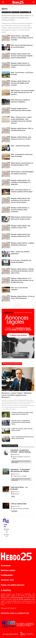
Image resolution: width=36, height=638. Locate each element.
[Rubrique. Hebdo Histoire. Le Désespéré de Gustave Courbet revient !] (6, 65)
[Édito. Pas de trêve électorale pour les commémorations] (6, 47)
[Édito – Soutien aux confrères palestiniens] (6, 254)
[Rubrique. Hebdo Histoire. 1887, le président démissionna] (6, 130)
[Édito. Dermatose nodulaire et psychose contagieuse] (6, 102)
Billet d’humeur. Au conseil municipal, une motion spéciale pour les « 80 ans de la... (22, 92)
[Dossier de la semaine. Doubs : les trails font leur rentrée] (6, 431)
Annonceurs (6, 566)
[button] (33, 2)
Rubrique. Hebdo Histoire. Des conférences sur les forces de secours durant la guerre (20, 200)
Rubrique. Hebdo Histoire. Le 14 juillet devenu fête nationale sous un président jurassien (22, 280)
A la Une (4, 390)
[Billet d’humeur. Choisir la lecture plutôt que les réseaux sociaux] (6, 219)
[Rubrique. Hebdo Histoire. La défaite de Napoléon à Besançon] (6, 245)
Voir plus (17, 305)
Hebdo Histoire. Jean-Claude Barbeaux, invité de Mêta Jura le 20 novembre (22, 38)
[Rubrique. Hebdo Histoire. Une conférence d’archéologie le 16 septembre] (6, 182)
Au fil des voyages (6, 12)
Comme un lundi (24, 12)
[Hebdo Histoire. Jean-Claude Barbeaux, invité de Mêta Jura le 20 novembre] (6, 38)
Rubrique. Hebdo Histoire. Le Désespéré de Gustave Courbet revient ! (21, 65)
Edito (8, 6)
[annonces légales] (18, 358)
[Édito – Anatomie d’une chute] (6, 148)
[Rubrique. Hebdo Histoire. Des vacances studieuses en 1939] (6, 236)
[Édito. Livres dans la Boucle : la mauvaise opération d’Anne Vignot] (6, 192)
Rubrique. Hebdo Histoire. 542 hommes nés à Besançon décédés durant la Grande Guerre (22, 56)
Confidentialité (7, 575)
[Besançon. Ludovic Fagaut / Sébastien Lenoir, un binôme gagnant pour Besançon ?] (18, 379)
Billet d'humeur (15, 12)
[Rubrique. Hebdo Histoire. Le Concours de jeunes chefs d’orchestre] (6, 210)
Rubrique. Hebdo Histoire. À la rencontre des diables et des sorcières (20, 83)
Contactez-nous (7, 580)
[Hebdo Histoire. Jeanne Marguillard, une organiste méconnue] (6, 174)
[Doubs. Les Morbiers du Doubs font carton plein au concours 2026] (6, 439)
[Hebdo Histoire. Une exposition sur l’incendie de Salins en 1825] (6, 165)
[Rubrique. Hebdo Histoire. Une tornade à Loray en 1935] (6, 228)
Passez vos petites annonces (12, 585)
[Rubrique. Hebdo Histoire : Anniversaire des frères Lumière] (6, 111)
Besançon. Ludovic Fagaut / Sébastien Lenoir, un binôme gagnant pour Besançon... (17, 395)
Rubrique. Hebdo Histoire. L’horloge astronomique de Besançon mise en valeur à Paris (22, 271)
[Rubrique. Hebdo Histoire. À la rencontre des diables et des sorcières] (6, 83)
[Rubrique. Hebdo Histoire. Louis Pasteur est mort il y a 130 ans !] (6, 139)
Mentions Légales (8, 570)
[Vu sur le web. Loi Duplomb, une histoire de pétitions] (6, 262)
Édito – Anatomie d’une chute (20, 146)
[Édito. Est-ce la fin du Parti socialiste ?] (6, 290)
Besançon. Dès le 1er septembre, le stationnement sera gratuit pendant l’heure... (20, 422)
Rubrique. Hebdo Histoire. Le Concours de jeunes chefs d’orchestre (20, 209)
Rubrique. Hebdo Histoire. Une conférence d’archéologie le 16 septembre (20, 182)
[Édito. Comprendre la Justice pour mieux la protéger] (6, 156)
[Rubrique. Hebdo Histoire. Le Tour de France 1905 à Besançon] (6, 298)
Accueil (3, 6)
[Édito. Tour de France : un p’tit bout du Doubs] (6, 75)
